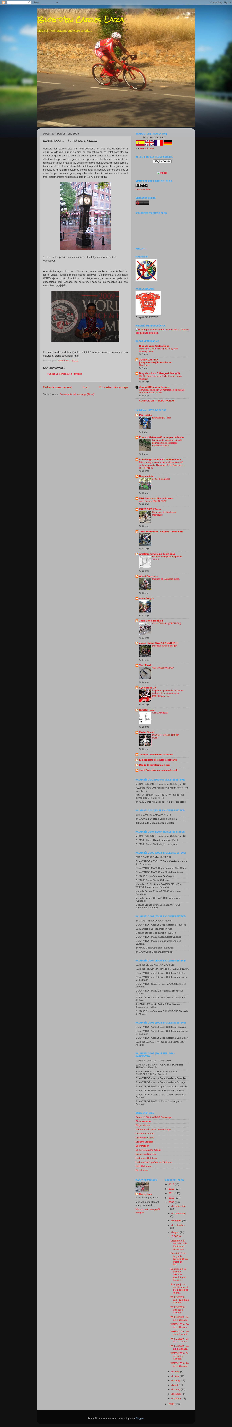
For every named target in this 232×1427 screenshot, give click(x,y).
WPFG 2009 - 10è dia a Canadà (178, 1310)
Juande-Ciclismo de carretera (156, 754)
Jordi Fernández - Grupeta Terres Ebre (161, 531)
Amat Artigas (146, 598)
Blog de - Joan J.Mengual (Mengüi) (159, 373)
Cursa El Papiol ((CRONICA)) (166, 623)
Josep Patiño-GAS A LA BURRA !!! (158, 643)
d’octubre (176, 1220)
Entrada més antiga (113, 387)
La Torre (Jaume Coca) (148, 1150)
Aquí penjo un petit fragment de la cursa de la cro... (179, 1288)
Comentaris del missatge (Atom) (77, 394)
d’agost (175, 1232)
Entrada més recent (57, 387)
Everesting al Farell (161, 417)
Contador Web (143, 189)
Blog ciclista (146, 476)
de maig (176, 1380)
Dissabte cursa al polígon (164, 645)
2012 (172, 1189)
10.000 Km (176, 1236)
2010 (172, 1198)
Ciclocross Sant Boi (146, 1154)
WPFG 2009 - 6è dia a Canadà (180, 1340)
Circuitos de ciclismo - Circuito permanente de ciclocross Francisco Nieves (167, 443)
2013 (172, 1184)
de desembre (178, 1206)
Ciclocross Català (145, 1137)
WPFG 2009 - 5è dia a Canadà (180, 1347)
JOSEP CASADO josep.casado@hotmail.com (155, 361)
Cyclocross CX (147, 687)
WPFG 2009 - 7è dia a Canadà (180, 1333)
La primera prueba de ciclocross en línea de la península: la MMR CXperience (168, 693)
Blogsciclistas (143, 1125)
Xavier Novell (146, 732)
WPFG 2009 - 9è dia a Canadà (180, 1318)
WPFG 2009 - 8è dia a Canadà (180, 1325)
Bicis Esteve (142, 1170)
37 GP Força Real (161, 479)
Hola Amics (144, 365)
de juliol (175, 1371)
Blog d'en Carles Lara (80, 19)
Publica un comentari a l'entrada (64, 374)
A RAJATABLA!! (160, 712)
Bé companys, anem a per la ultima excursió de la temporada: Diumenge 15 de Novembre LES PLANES (161, 465)
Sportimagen (142, 1146)
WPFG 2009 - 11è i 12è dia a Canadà (180, 1300)
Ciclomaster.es (143, 1121)
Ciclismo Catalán (145, 1133)
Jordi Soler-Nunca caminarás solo (158, 770)
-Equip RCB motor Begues (154, 387)
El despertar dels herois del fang (158, 760)
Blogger (140, 1418)
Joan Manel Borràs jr (151, 620)
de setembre (178, 1225)
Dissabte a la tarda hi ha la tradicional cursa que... (179, 1244)
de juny (175, 1376)
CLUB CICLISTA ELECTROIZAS (157, 400)
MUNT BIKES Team (150, 509)
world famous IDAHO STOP (153, 501)
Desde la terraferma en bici (154, 765)
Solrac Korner (147, 148)
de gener (176, 1398)
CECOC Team (146, 710)
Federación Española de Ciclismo (154, 1162)
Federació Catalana (146, 1158)
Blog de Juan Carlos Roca (154, 346)
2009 (172, 1202)
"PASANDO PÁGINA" (163, 668)
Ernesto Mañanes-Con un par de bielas (161, 437)
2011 (171, 1193)
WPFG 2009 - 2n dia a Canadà (180, 1364)
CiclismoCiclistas (144, 1141)
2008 (172, 1404)
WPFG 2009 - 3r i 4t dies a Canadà (179, 1356)
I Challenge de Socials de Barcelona (160, 459)
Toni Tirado (145, 665)
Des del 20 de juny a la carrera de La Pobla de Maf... (179, 1259)
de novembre (178, 1213)
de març (176, 1389)
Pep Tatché (145, 415)
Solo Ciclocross (144, 1166)
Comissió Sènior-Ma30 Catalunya (154, 1117)
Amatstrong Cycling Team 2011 (157, 554)
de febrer (176, 1394)
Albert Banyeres (148, 576)
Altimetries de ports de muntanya (153, 1129)
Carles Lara (145, 1194)
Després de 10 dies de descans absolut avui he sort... (178, 1274)
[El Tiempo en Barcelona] (162, 333)
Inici (85, 387)
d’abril (175, 1385)
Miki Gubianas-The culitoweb (156, 498)
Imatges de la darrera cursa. (166, 579)
